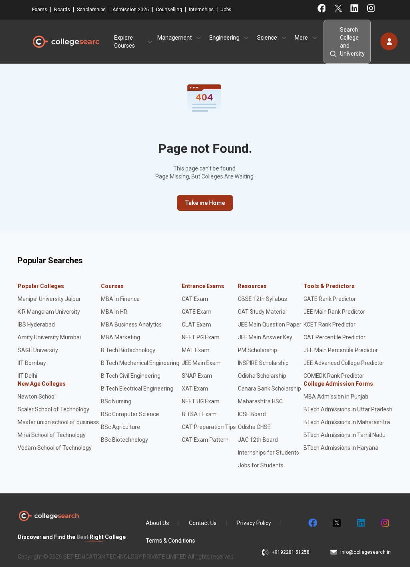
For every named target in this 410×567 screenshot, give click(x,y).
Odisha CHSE (254, 427)
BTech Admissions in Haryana (340, 448)
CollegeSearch (65, 41)
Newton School (37, 396)
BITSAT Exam (199, 414)
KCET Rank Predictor (329, 324)
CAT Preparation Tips (209, 427)
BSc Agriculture (120, 427)
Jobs (226, 9)
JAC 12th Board (258, 440)
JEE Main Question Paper (269, 324)
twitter (336, 523)
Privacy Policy (254, 523)
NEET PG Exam (200, 337)
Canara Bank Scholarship (269, 388)
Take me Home (205, 203)
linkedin (360, 523)
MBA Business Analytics (131, 324)
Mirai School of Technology (52, 435)
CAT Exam (195, 299)
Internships (201, 9)
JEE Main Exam (201, 363)
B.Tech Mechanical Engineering (140, 363)
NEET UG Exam (200, 401)
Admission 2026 (131, 9)
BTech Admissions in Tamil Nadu (344, 435)
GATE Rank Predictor (329, 299)
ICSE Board (252, 414)
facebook (312, 523)
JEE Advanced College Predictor (343, 363)
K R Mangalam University (49, 312)
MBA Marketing (120, 337)
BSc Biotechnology (124, 440)
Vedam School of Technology (55, 448)
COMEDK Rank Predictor (333, 376)
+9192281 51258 (291, 552)
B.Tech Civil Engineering (131, 376)
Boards (62, 9)
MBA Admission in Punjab (335, 396)
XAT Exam (195, 388)
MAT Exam (195, 350)
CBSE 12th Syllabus (262, 299)
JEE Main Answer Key (265, 337)
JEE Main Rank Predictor (334, 312)
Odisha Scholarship (262, 376)
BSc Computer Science (130, 414)
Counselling (169, 9)
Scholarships (91, 9)
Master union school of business (58, 422)
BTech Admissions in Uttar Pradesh (347, 409)
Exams (39, 9)
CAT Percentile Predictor (334, 337)
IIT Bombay (32, 363)
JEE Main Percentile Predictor (340, 350)
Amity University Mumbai (49, 337)
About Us (157, 523)
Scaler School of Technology (53, 409)
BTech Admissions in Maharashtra (346, 422)
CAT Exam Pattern (205, 440)
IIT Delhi (27, 376)
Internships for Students (268, 452)
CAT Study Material (262, 312)
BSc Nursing (116, 401)
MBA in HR (114, 312)
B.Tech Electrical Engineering (137, 388)
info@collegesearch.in (365, 552)
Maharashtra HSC (260, 401)
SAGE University (38, 350)
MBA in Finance (120, 299)
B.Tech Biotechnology (128, 350)
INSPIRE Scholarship (263, 363)
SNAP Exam (197, 376)
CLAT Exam (196, 324)
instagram (384, 523)
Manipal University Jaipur (49, 299)
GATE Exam (196, 312)
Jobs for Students (260, 465)
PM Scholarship (257, 350)
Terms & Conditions (170, 540)
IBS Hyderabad (36, 324)
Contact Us (203, 523)
